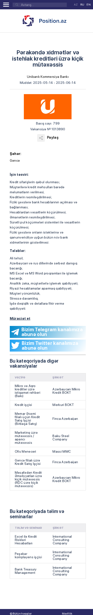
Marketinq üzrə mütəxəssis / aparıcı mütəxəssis (26, 437)
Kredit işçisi (23, 405)
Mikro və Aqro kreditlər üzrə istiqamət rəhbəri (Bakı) (27, 391)
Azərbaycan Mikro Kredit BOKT (66, 390)
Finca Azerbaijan (65, 419)
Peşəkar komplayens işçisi (28, 555)
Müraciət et (20, 318)
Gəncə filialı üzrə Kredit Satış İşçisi (28, 462)
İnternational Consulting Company (62, 540)
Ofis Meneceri (25, 451)
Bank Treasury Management (26, 571)
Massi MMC (61, 451)
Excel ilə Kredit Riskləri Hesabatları (26, 540)
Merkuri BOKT (63, 405)
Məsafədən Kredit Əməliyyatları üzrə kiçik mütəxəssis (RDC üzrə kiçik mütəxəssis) (28, 479)
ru (82, 4)
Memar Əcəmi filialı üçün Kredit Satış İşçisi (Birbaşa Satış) (27, 419)
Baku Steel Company (60, 437)
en (89, 4)
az (76, 4)
